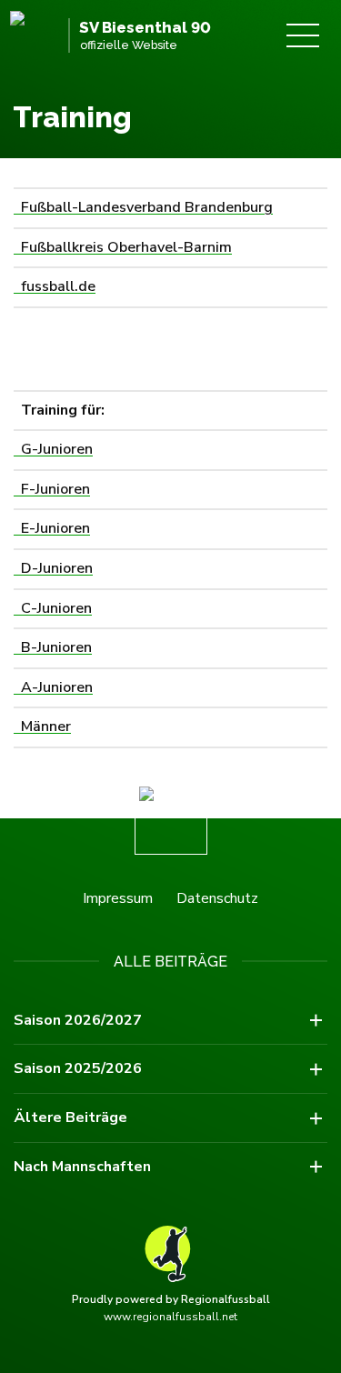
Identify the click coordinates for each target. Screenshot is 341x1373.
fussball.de (54, 286)
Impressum (118, 898)
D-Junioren (53, 568)
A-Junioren (53, 687)
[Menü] (303, 35)
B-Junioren (53, 647)
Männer (42, 727)
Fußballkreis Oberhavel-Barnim (123, 247)
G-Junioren (53, 449)
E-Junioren (52, 528)
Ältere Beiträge (70, 1117)
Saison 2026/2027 (78, 1020)
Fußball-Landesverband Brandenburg (143, 207)
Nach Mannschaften (82, 1167)
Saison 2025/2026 (78, 1068)
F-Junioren (52, 489)
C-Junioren (53, 608)
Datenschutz (217, 898)
